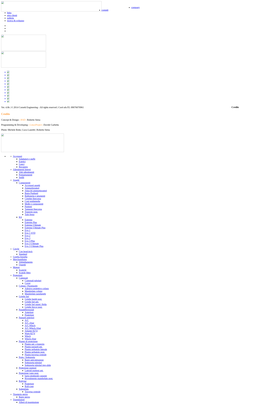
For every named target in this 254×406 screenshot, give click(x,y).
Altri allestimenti (26, 172)
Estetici (22, 161)
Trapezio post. (31, 212)
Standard (23, 254)
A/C (27, 320)
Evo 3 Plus (30, 241)
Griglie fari (24, 296)
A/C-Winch (30, 325)
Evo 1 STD (30, 233)
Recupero (23, 167)
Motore (16, 267)
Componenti (24, 182)
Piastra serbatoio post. (35, 352)
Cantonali (23, 278)
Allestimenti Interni (22, 169)
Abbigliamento (26, 262)
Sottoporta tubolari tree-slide (38, 365)
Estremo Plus (31, 222)
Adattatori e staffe (27, 159)
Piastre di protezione (28, 341)
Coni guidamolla (32, 201)
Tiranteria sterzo (20, 394)
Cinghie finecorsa (33, 198)
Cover (27, 283)
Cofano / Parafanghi (28, 286)
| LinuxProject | (36, 125)
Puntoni (28, 206)
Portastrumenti (25, 175)
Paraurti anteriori (26, 317)
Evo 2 (27, 235)
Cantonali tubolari (33, 280)
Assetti (16, 180)
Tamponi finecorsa (33, 209)
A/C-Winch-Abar (33, 328)
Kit (20, 217)
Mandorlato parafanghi (35, 294)
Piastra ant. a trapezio (34, 344)
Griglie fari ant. (32, 301)
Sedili (21, 177)
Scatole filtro (25, 272)
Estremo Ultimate (33, 225)
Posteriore (29, 315)
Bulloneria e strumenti (35, 196)
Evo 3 (27, 238)
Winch (28, 336)
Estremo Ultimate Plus (35, 227)
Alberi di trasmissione (29, 402)
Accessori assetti (32, 185)
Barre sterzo (24, 397)
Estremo (28, 220)
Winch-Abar (30, 339)
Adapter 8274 (31, 331)
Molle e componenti (34, 204)
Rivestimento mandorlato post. (39, 378)
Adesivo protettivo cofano (37, 288)
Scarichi (22, 270)
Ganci (21, 164)
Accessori (17, 156)
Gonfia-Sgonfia (20, 257)
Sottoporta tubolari (33, 362)
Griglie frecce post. (33, 307)
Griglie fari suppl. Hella (36, 304)
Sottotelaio (24, 389)
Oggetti (22, 264)
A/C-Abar (29, 323)
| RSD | (23, 120)
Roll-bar (22, 381)
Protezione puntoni (27, 368)
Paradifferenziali (26, 309)
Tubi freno (29, 214)
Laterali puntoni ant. (34, 370)
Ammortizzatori (32, 188)
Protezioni (17, 275)
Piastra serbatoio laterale (36, 349)
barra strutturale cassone (36, 376)
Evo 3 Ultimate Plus (34, 246)
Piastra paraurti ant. (33, 346)
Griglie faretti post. (33, 299)
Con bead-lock (25, 251)
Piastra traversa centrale (35, 354)
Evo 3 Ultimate (32, 243)
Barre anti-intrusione (34, 360)
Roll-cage (29, 386)
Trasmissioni (19, 399)
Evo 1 (27, 230)
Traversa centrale (32, 391)
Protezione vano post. (29, 373)
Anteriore (29, 312)
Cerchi (16, 249)
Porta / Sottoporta (27, 357)
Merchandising (20, 259)
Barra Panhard (31, 193)
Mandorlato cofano (33, 291)
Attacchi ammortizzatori (36, 190)
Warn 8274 (30, 333)
